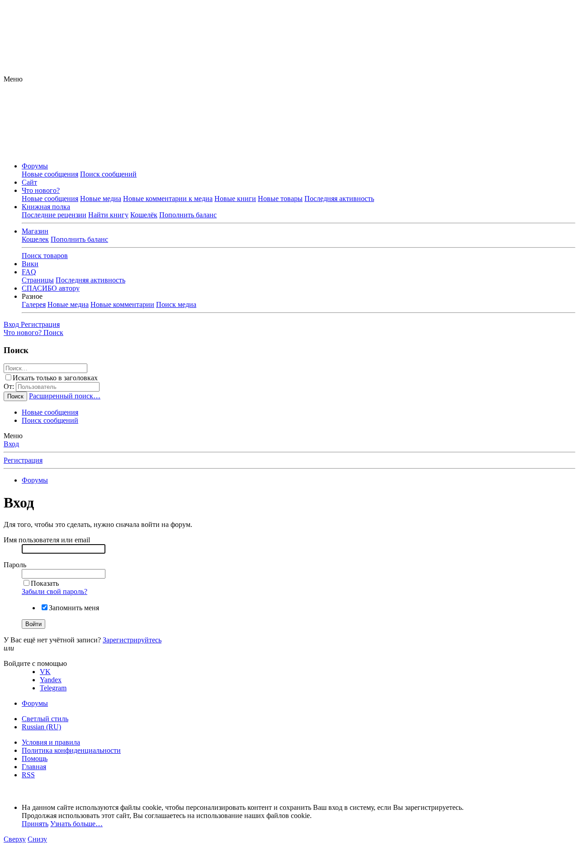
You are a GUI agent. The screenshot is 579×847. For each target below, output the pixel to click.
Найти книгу (108, 215)
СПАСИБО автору (51, 288)
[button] (13, 79)
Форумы (35, 166)
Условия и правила (51, 742)
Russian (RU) (41, 727)
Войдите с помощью (35, 663)
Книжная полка (46, 207)
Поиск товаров (45, 255)
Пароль (15, 565)
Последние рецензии (54, 215)
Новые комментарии (122, 304)
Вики (30, 264)
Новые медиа (100, 198)
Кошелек (35, 239)
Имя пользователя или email (47, 540)
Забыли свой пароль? (54, 591)
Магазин (35, 231)
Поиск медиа (176, 304)
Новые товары (280, 198)
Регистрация (23, 460)
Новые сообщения (50, 174)
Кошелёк (143, 215)
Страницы (38, 280)
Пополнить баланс (188, 215)
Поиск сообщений (108, 174)
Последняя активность (339, 198)
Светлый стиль (45, 719)
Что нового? (41, 190)
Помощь (34, 758)
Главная (34, 766)
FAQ (29, 272)
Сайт (29, 182)
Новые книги (235, 198)
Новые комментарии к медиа (168, 198)
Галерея (34, 304)
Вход (11, 444)
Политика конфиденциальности (71, 750)
